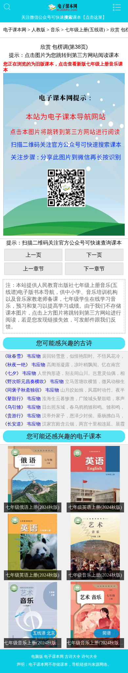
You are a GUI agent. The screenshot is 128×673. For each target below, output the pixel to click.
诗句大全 (89, 656)
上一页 (33, 255)
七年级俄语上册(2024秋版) (32, 507)
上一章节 (33, 269)
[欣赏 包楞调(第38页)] (64, 234)
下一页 (94, 255)
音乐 (55, 29)
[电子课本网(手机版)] (64, 7)
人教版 (38, 29)
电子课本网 (14, 29)
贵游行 (14, 415)
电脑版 (37, 656)
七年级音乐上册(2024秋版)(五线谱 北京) (44, 642)
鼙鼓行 (14, 398)
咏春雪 (14, 356)
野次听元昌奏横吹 (25, 381)
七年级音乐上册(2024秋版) (95, 575)
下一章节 (94, 269)
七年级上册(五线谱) (85, 29)
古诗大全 (72, 656)
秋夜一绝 (16, 364)
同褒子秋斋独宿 (23, 390)
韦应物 (34, 356)
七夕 (11, 373)
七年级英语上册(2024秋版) (95, 507)
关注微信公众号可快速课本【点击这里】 (64, 17)
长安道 (14, 424)
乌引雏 (14, 407)
